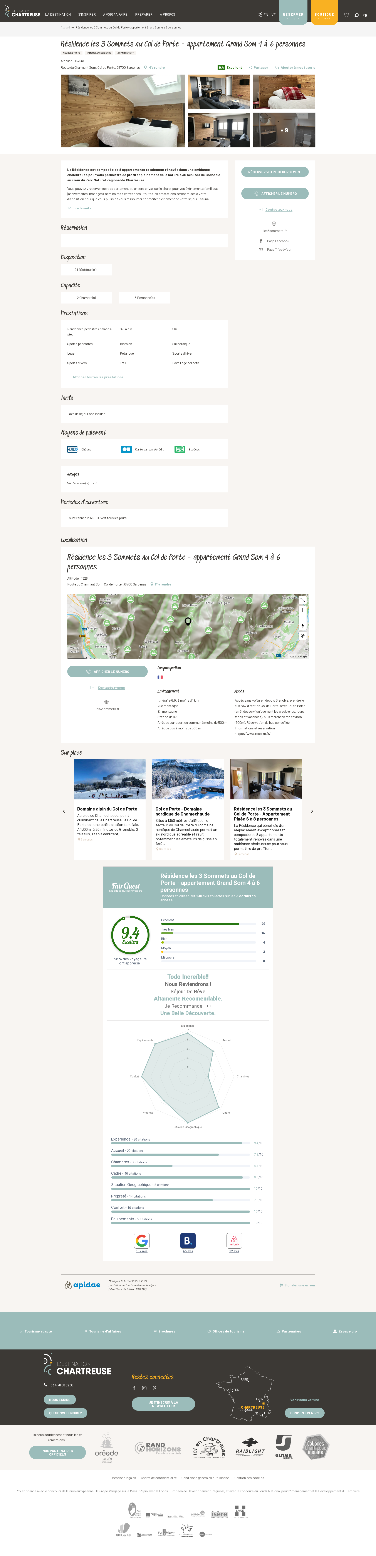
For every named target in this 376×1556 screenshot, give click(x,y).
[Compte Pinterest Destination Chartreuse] (154, 1388)
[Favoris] (347, 15)
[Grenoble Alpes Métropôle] (187, 1532)
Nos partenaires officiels (57, 1452)
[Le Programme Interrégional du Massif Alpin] (154, 1516)
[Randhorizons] (157, 1447)
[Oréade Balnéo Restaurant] (106, 1447)
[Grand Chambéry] (251, 1531)
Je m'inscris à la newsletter (163, 1404)
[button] (356, 15)
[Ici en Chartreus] (208, 1447)
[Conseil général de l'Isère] (219, 1515)
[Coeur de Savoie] (229, 1532)
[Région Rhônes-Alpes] (198, 1513)
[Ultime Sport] (284, 1447)
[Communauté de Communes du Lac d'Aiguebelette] (207, 1535)
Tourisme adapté (38, 1331)
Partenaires (291, 1331)
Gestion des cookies (249, 1478)
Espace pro (347, 1331)
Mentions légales (124, 1478)
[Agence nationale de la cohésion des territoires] (176, 1516)
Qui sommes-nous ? (65, 1413)
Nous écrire (59, 1400)
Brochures (166, 1331)
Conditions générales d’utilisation (205, 1478)
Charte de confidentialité (159, 1478)
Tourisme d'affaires (105, 1331)
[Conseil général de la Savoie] (240, 1512)
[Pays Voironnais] (166, 1534)
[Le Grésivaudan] (144, 1536)
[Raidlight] (250, 1447)
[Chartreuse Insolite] (316, 1447)
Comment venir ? (304, 1413)
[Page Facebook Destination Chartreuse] (134, 1388)
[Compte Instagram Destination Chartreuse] (144, 1388)
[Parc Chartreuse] (134, 1510)
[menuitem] (22, 10)
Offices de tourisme (228, 1331)
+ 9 (284, 130)
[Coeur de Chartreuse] (124, 1531)
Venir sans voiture (304, 1400)
